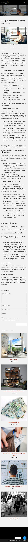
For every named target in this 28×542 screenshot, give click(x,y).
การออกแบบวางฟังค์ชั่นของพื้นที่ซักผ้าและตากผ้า (14, 391)
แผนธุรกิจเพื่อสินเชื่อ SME (14, 422)
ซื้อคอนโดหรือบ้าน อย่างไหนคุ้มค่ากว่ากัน (14, 487)
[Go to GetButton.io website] (25, 540)
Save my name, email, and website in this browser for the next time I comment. (11, 319)
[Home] (1, 12)
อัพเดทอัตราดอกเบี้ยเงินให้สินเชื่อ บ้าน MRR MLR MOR (14, 454)
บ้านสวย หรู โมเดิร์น (14, 359)
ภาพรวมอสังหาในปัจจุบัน (13, 518)
